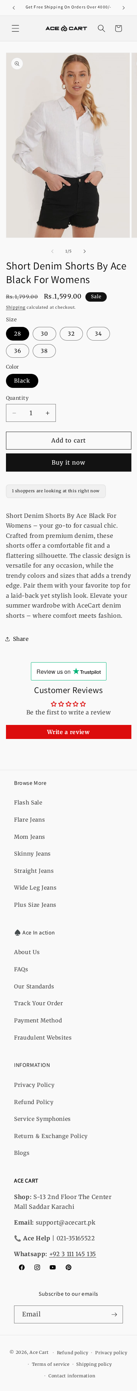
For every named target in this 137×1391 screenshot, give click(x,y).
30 (44, 333)
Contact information (72, 1375)
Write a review (68, 731)
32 (71, 333)
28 (17, 333)
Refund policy (73, 1352)
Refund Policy (34, 1102)
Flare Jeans (29, 819)
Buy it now (68, 462)
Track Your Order (38, 1003)
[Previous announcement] (13, 7)
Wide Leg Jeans (35, 887)
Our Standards (34, 986)
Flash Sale (28, 802)
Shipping (16, 307)
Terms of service (51, 1364)
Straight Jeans (34, 871)
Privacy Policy (34, 1085)
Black (22, 380)
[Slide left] (52, 251)
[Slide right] (84, 251)
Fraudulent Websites (43, 1037)
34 (98, 333)
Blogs (22, 1153)
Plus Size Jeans (35, 905)
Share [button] (21, 639)
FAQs (21, 969)
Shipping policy (94, 1364)
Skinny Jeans (32, 853)
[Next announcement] (123, 7)
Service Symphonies (42, 1119)
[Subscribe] (114, 1315)
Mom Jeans (29, 837)
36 (17, 351)
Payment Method (38, 1020)
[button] (15, 28)
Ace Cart (40, 1352)
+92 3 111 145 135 (72, 1254)
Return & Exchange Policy (51, 1136)
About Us (27, 952)
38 (44, 351)
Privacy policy (111, 1352)
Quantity (17, 398)
